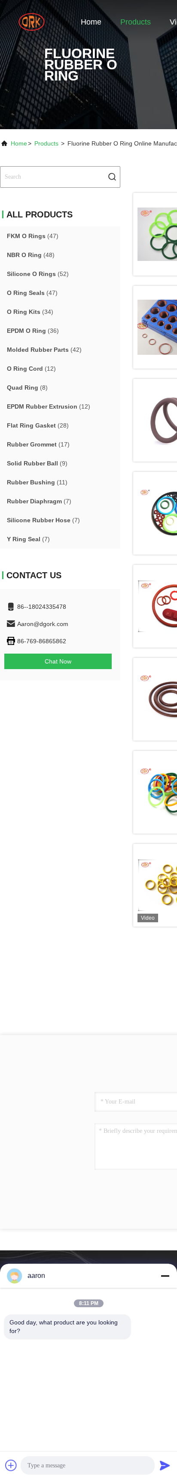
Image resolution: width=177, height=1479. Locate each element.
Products (135, 22)
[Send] (165, 1465)
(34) (30, 311)
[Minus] (165, 1276)
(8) (27, 387)
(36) (33, 330)
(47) (32, 236)
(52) (38, 273)
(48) (31, 254)
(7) (39, 501)
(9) (37, 463)
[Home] (34, 21)
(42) (44, 349)
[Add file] (11, 1465)
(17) (38, 444)
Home (91, 22)
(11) (37, 482)
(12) (31, 368)
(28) (38, 425)
